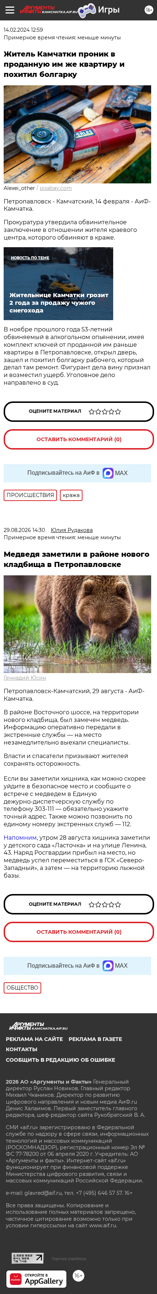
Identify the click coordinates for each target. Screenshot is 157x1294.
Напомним (20, 837)
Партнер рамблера (68, 1258)
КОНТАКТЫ (21, 1049)
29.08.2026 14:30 (24, 530)
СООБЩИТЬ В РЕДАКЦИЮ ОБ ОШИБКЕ (60, 1060)
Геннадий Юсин (25, 678)
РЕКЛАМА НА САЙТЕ (34, 1039)
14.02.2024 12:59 (23, 30)
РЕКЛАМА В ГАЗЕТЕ (95, 1039)
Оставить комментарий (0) (79, 439)
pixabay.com (56, 188)
